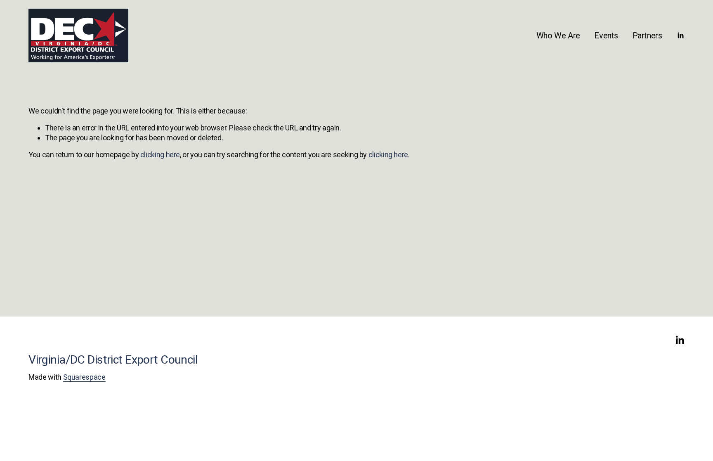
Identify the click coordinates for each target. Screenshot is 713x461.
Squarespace (84, 377)
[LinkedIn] (680, 35)
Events (606, 35)
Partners (647, 35)
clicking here (160, 154)
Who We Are (558, 35)
